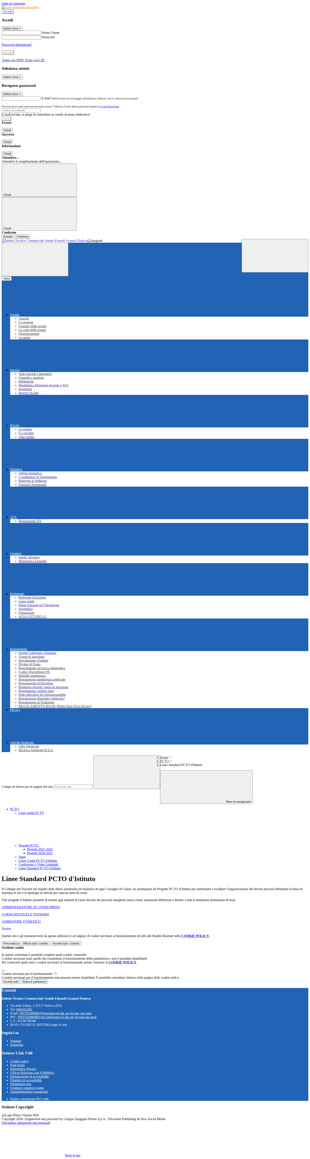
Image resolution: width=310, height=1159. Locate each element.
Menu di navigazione (238, 801)
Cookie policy (19, 1061)
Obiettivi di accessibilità (26, 1080)
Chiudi (7, 130)
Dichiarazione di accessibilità (29, 1076)
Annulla (7, 236)
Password (48, 37)
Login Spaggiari (110, 106)
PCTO (164, 761)
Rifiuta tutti (36, 943)
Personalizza (11, 943)
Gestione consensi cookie (27, 1088)
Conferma (22, 236)
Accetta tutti (66, 943)
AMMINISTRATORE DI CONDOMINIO (31, 907)
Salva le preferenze (34, 981)
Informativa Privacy (23, 1069)
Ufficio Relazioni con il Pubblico (32, 1072)
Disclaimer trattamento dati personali (26, 1123)
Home (164, 757)
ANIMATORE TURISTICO (21, 921)
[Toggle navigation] (35, 259)
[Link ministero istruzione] (20, 7)
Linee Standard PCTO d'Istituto (40, 868)
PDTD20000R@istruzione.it (56, 1013)
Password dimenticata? (17, 45)
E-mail (46, 98)
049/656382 (24, 1009)
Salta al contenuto (13, 3)
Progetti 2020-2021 (40, 853)
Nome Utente (50, 32)
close (6, 278)
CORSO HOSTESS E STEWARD (25, 914)
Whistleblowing (20, 1084)
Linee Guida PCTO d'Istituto (38, 860)
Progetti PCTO (29, 845)
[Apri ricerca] (275, 255)
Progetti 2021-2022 (40, 849)
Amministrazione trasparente (29, 1091)
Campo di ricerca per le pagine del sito (27, 786)
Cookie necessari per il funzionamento (27, 974)
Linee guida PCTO (31, 813)
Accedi (7, 11)
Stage (22, 857)
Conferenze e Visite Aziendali (38, 864)
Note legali (17, 1065)
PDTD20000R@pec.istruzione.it (57, 1017)
